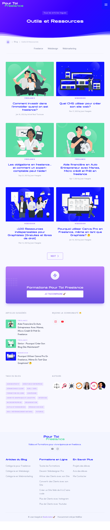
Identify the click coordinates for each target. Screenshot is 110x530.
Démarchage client (15, 388)
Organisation (31, 402)
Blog (16, 42)
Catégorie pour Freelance (18, 466)
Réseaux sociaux (36, 407)
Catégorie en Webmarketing (19, 476)
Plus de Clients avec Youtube (52, 504)
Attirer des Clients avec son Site (54, 476)
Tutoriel (40, 411)
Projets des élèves (81, 466)
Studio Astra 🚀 (49, 517)
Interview (42, 398)
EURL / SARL (32, 388)
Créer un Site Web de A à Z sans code (54, 492)
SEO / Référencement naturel (20, 411)
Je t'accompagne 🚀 (55, 294)
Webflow (78, 517)
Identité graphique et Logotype (21, 398)
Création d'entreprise (33, 384)
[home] (15, 4)
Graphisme (32, 393)
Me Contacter (79, 476)
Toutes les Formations (49, 466)
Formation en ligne (15, 393)
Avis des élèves (80, 471)
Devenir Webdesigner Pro (51, 471)
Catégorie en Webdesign (17, 471)
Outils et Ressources (16, 407)
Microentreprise (14, 402)
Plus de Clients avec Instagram (54, 499)
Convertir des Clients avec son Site (53, 483)
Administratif (13, 384)
